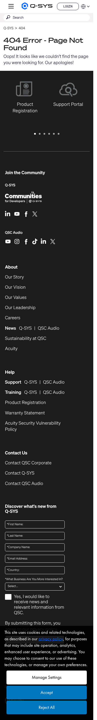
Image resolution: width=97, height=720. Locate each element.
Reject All (46, 707)
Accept (47, 692)
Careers (12, 318)
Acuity (11, 349)
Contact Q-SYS (19, 473)
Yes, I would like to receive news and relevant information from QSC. (39, 605)
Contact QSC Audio (24, 483)
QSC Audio (14, 234)
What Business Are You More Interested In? (34, 579)
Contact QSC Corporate (28, 463)
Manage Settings (46, 677)
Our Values (16, 297)
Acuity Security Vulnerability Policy (33, 426)
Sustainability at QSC (25, 338)
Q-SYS (8, 28)
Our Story (14, 277)
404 (22, 28)
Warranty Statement (25, 413)
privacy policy (51, 639)
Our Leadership (20, 308)
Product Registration (25, 403)
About (11, 267)
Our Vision (15, 287)
